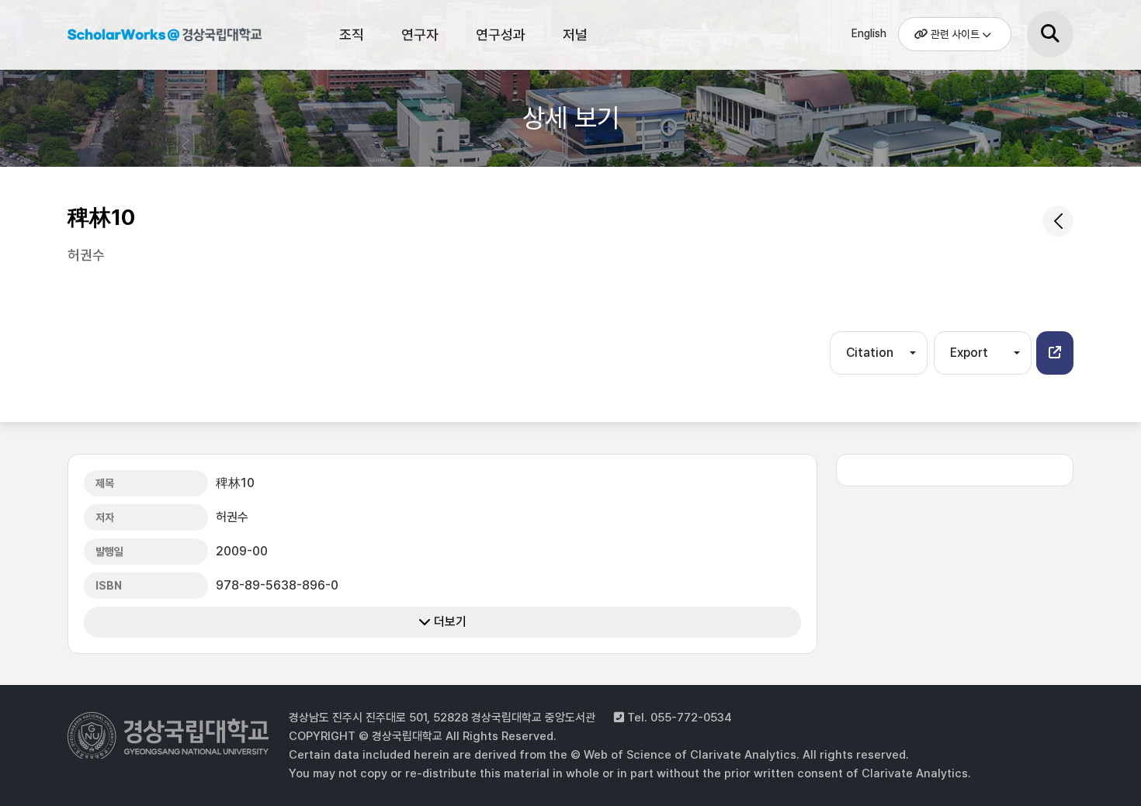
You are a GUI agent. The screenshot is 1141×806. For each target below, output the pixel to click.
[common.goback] (1057, 221)
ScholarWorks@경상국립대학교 (165, 37)
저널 (575, 34)
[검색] (1050, 34)
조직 (351, 34)
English (868, 33)
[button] (1054, 353)
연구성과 (500, 34)
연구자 (420, 34)
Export (969, 352)
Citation (869, 352)
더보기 (448, 621)
